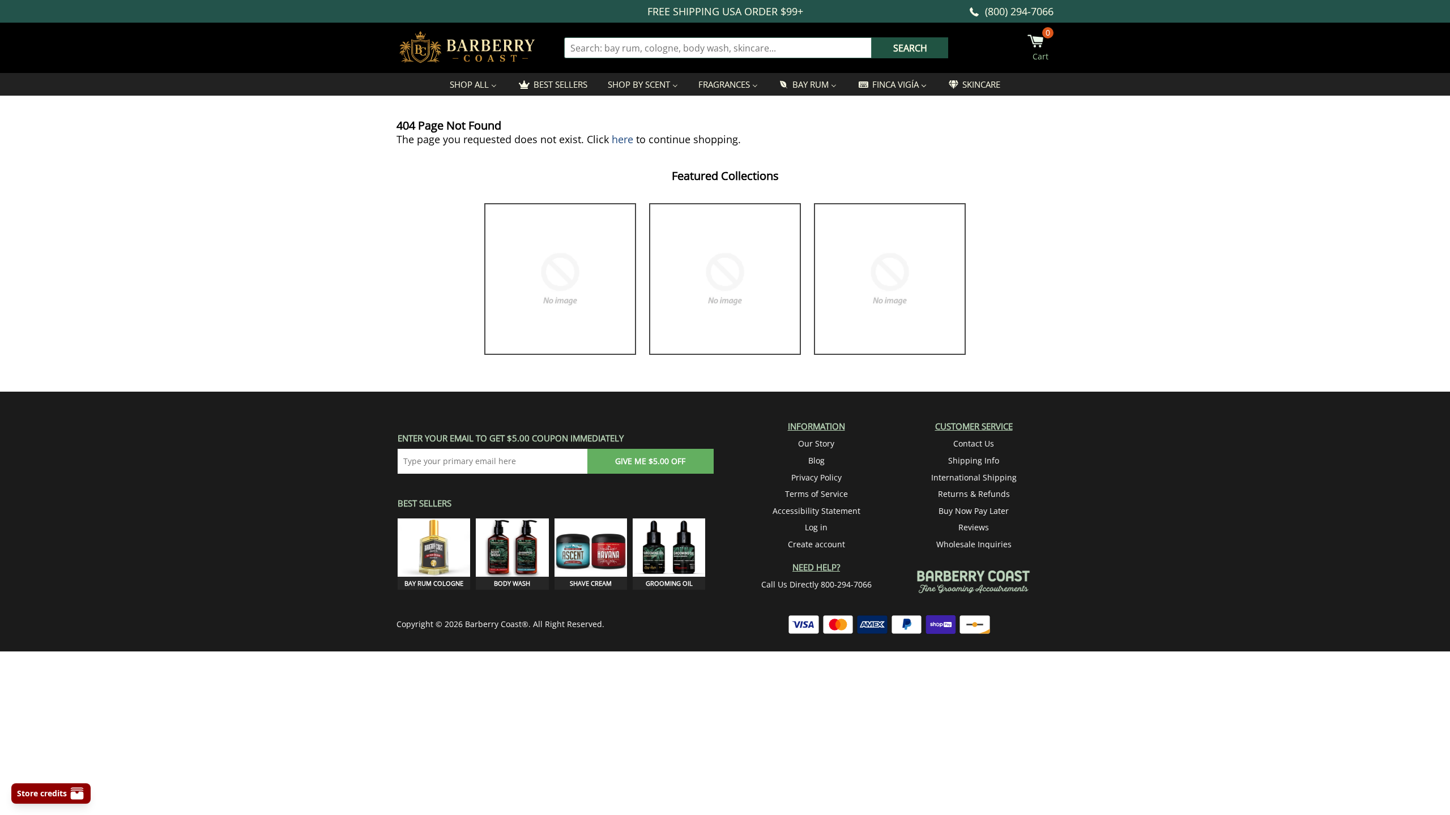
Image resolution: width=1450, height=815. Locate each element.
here (622, 139)
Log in (816, 527)
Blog (816, 460)
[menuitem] (473, 84)
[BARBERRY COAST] (467, 48)
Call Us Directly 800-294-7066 (816, 584)
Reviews (973, 527)
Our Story (816, 443)
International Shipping (974, 477)
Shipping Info (973, 460)
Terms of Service (816, 493)
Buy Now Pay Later (974, 510)
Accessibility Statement (816, 510)
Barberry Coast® (496, 624)
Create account (816, 544)
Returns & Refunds (974, 493)
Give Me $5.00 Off (650, 461)
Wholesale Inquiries (974, 544)
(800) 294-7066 (1019, 11)
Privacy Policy (816, 477)
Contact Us (973, 443)
